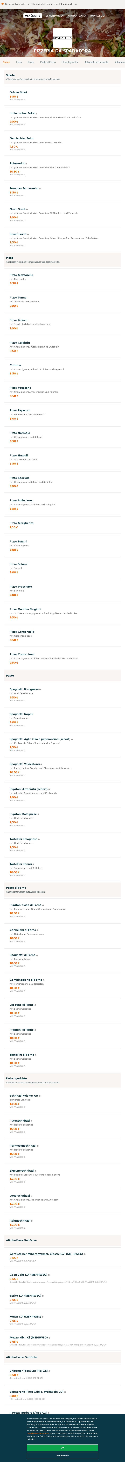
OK (62, 1447)
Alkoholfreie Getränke (97, 62)
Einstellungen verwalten (38, 1433)
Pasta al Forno (48, 62)
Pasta (31, 62)
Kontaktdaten (77, 15)
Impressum (97, 15)
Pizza (19, 62)
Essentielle (62, 1455)
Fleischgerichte (70, 62)
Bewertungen (55, 15)
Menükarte (32, 15)
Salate (6, 62)
